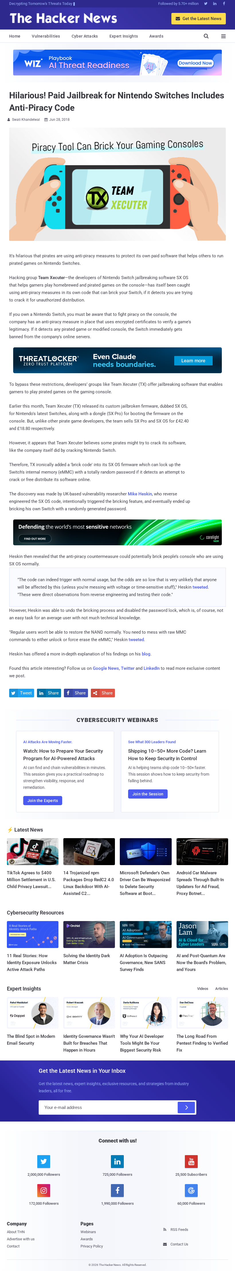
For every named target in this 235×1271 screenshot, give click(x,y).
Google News (106, 668)
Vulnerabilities (46, 36)
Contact (13, 1246)
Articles (221, 988)
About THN (16, 1232)
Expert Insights (123, 36)
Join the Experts (43, 800)
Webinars (88, 1232)
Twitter (127, 668)
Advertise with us (21, 1239)
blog (146, 654)
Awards (156, 36)
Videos (202, 988)
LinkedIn (152, 668)
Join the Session (147, 794)
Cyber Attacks (85, 36)
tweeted (200, 587)
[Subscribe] (186, 1107)
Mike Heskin (140, 494)
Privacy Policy (92, 1246)
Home (14, 36)
